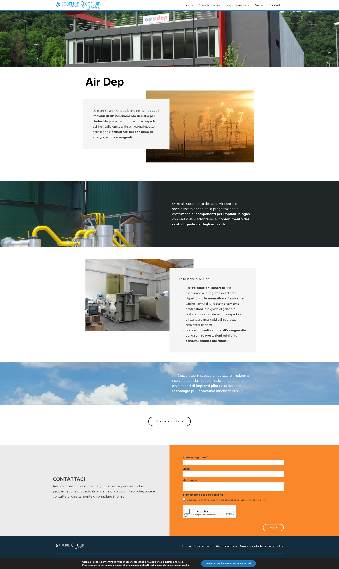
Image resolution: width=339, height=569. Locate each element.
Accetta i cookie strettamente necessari (228, 563)
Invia (271, 527)
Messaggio (191, 480)
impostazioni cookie (178, 565)
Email (187, 468)
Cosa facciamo (210, 5)
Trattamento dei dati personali (204, 494)
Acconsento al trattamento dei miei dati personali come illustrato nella (226, 500)
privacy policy (259, 500)
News (259, 5)
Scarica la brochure (169, 421)
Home (189, 5)
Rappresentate (237, 5)
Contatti (275, 5)
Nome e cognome (195, 457)
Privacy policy (274, 546)
